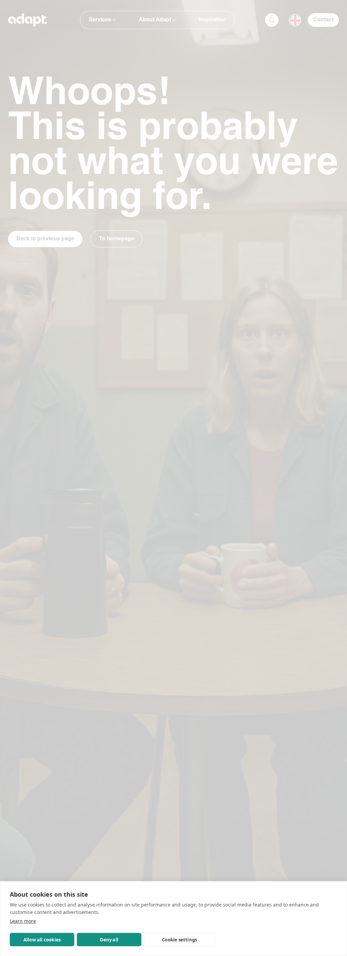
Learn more (23, 921)
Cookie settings (179, 940)
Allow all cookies (42, 940)
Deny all (109, 940)
